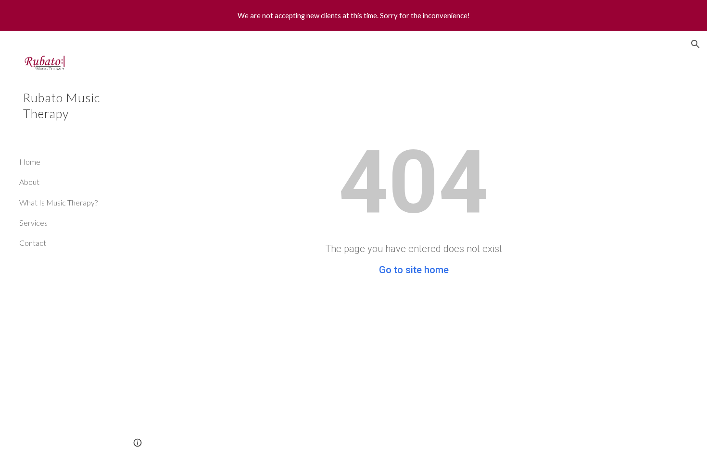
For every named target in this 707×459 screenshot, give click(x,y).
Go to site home (414, 270)
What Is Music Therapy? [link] (58, 202)
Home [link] (29, 161)
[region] (353, 15)
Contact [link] (32, 242)
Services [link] (33, 222)
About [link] (29, 181)
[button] (695, 44)
